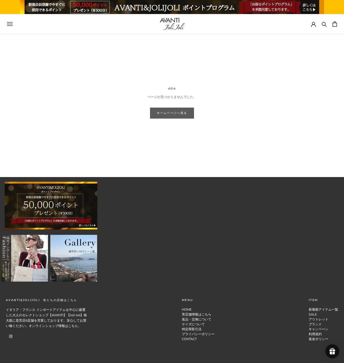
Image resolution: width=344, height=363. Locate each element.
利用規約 (315, 334)
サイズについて (193, 324)
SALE (313, 314)
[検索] (324, 24)
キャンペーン (318, 329)
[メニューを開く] (10, 24)
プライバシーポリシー (198, 334)
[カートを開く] (335, 24)
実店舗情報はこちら (196, 314)
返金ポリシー (318, 339)
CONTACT (189, 339)
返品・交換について (196, 319)
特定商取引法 (191, 329)
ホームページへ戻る (172, 113)
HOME (187, 309)
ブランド (315, 324)
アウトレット (318, 319)
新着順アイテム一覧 (323, 309)
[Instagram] (10, 336)
